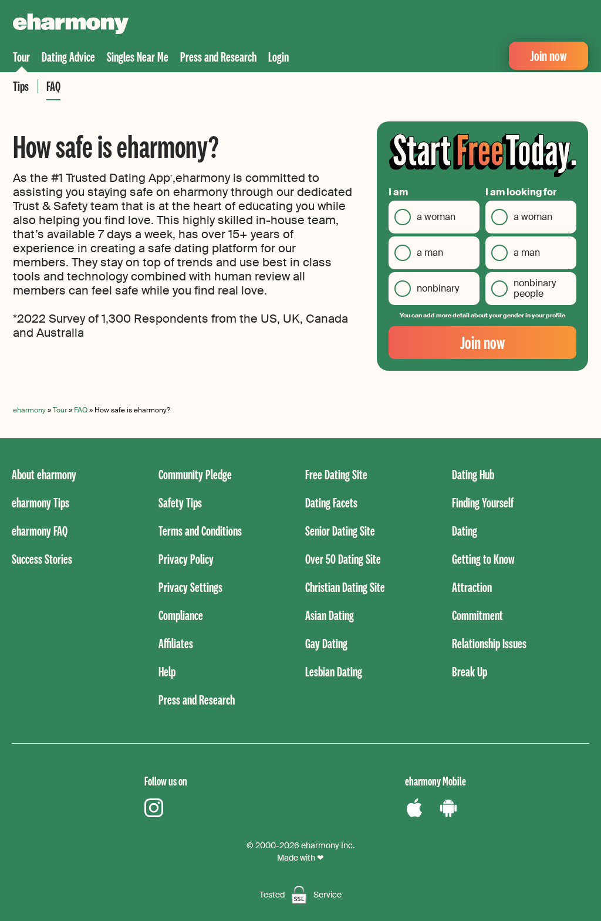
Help (166, 671)
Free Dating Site (336, 474)
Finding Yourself (483, 502)
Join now (548, 55)
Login (278, 57)
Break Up (469, 671)
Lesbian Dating (333, 671)
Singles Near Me (137, 57)
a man (430, 252)
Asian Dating (329, 615)
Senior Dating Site (340, 531)
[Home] (71, 25)
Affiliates (175, 643)
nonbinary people (535, 288)
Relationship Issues (489, 643)
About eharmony (44, 474)
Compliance (180, 615)
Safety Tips (180, 502)
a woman (436, 217)
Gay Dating (326, 643)
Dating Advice (68, 57)
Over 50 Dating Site (343, 559)
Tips (21, 86)
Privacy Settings (190, 587)
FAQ (53, 86)
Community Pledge (195, 474)
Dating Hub (473, 474)
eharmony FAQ (39, 531)
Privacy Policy (186, 559)
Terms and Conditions (200, 531)
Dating (464, 531)
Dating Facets (331, 502)
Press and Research (218, 57)
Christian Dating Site (345, 587)
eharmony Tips (40, 502)
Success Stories (42, 559)
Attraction (472, 587)
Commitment (477, 615)
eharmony (29, 410)
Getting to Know (483, 559)
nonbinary (438, 288)
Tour (21, 57)
